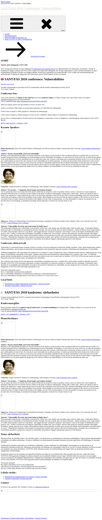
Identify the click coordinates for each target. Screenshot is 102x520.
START (7, 34)
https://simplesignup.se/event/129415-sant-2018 (32, 101)
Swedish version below (7, 84)
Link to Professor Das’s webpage (66, 186)
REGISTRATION (10, 36)
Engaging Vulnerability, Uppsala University (18, 285)
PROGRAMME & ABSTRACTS (16, 37)
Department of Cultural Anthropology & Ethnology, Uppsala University (27, 284)
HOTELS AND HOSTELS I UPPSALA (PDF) (14, 123)
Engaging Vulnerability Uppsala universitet (18, 478)
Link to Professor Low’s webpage (18, 223)
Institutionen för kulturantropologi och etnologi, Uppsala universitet (26, 477)
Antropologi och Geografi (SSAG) (44, 69)
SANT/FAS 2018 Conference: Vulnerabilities (31, 8)
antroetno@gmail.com (8, 99)
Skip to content (5, 1)
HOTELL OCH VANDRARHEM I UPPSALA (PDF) (15, 314)
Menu (63, 30)
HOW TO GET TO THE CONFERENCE (18, 39)
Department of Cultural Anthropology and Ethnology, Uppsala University (24, 518)
